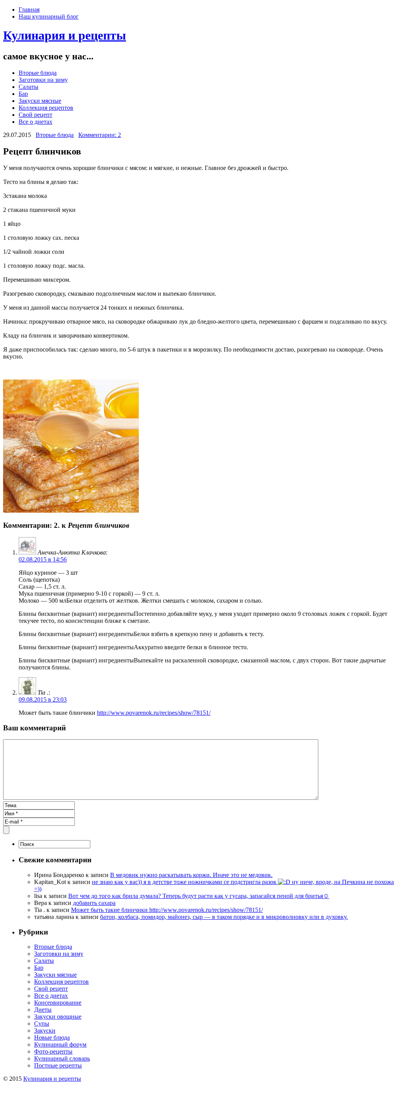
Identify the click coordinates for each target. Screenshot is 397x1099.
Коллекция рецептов (46, 107)
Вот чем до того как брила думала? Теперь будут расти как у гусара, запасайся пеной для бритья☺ (198, 896)
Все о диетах (35, 121)
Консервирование (57, 1002)
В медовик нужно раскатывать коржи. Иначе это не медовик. (191, 875)
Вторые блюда (38, 72)
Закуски (44, 1030)
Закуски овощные (57, 1016)
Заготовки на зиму (43, 79)
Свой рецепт (35, 114)
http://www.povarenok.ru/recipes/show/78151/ (154, 712)
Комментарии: (99, 135)
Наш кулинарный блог (49, 16)
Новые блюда (52, 1037)
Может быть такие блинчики (110, 910)
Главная (29, 9)
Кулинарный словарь (62, 1058)
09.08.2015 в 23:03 (43, 699)
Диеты (43, 1009)
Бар (23, 93)
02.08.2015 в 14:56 (43, 559)
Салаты (28, 86)
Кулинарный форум (60, 1044)
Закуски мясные (40, 100)
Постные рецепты (58, 1065)
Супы (41, 1023)
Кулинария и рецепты (64, 35)
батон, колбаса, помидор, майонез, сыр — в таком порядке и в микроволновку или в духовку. (224, 917)
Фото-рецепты (53, 1051)
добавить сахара (94, 903)
